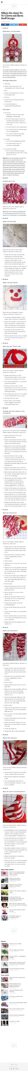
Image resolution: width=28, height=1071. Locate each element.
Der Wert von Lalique (14, 1021)
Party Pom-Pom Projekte (15, 943)
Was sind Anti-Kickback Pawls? (16, 1008)
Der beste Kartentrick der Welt (16, 968)
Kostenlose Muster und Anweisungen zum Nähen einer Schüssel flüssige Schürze (16, 898)
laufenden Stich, (9, 258)
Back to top (14, 1064)
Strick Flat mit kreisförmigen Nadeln (18, 1002)
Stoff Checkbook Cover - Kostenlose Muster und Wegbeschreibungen (15, 985)
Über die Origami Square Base (16, 950)
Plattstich (7, 834)
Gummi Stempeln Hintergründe (16, 1015)
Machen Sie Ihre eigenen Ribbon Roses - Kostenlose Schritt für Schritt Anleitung (17, 873)
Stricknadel (13, 93)
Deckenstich (11, 323)
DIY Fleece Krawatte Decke (16, 996)
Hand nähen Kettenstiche (11, 381)
